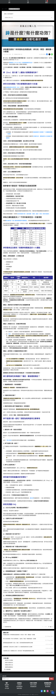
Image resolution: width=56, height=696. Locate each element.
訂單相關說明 (19, 686)
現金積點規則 (48, 684)
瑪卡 (10, 334)
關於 (7, 683)
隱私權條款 (47, 686)
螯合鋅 (32, 498)
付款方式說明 (33, 683)
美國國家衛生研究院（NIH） (13, 87)
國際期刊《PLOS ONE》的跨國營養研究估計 (21, 62)
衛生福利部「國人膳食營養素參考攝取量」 (16, 220)
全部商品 (19, 683)
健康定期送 (19, 688)
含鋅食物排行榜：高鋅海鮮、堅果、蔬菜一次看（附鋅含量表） (33, 213)
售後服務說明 (33, 686)
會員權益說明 (47, 683)
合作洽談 (7, 688)
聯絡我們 (7, 684)
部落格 (6, 686)
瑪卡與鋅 (9, 440)
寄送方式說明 (33, 684)
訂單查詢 (19, 684)
